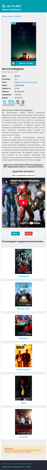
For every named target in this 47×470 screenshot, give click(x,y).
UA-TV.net (12, 6)
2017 (16, 79)
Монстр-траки (23, 309)
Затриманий (23, 276)
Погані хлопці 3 (24, 370)
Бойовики (18, 82)
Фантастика (33, 82)
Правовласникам (24, 464)
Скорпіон (23, 437)
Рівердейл (23, 338)
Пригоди (25, 82)
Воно (23, 403)
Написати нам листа (9, 464)
